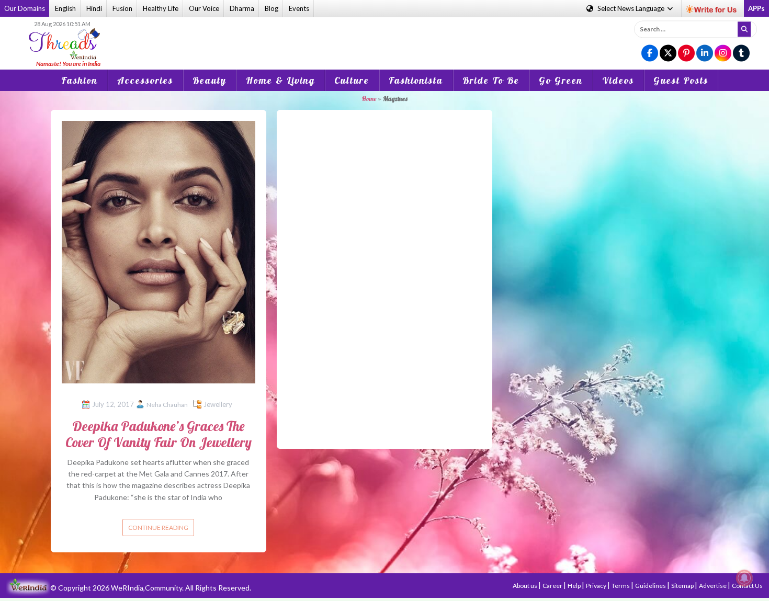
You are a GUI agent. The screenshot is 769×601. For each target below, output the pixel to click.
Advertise (713, 585)
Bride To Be (490, 80)
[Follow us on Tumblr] (741, 53)
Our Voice (204, 8)
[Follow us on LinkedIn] (704, 53)
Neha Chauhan (167, 405)
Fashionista (416, 80)
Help (575, 585)
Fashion (79, 80)
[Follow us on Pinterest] (686, 53)
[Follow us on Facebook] (649, 53)
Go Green (561, 80)
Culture (351, 80)
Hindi (94, 8)
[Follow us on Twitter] (668, 53)
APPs (756, 8)
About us (525, 585)
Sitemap (683, 585)
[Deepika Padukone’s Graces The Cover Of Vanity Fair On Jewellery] (158, 251)
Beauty (210, 80)
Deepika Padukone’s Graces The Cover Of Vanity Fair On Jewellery (158, 434)
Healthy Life (160, 8)
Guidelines (651, 585)
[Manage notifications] (744, 578)
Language (631, 8)
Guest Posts (680, 80)
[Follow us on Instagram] (723, 53)
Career (552, 585)
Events (299, 8)
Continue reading (158, 527)
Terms (621, 585)
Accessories (145, 80)
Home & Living (280, 80)
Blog (271, 8)
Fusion (122, 8)
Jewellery (217, 404)
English (65, 8)
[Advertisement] (384, 36)
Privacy (596, 585)
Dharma (242, 8)
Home (368, 99)
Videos (618, 80)
